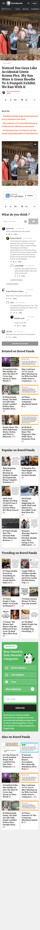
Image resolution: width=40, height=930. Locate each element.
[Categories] (3, 3)
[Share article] (35, 144)
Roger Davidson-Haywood (15, 291)
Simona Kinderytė (13, 91)
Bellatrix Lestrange (20, 318)
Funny (18, 9)
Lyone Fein (10, 228)
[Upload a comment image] (25, 221)
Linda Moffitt (18, 266)
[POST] (33, 221)
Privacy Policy (9, 728)
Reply (15, 234)
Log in (35, 3)
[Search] (28, 3)
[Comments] (22, 100)
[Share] (34, 100)
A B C (12, 303)
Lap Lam (9, 331)
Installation (35, 9)
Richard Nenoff (15, 238)
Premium (7, 9)
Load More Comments (20, 343)
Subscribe (20, 708)
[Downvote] (11, 100)
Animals (26, 9)
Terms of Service (25, 726)
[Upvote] (5, 100)
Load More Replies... (16, 280)
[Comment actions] (26, 228)
